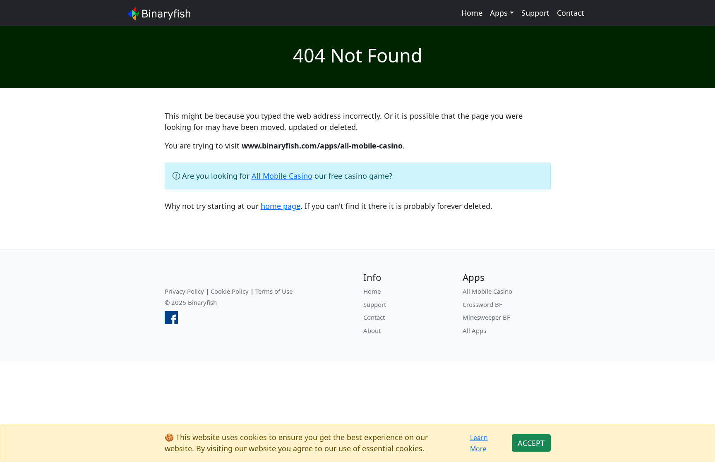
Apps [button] (499, 13)
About (372, 330)
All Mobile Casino (282, 176)
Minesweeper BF (486, 317)
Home (471, 13)
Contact (570, 13)
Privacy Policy (184, 291)
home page (280, 206)
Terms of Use (274, 291)
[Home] (158, 13)
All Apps (474, 330)
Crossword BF (482, 304)
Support (535, 13)
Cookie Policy (230, 291)
